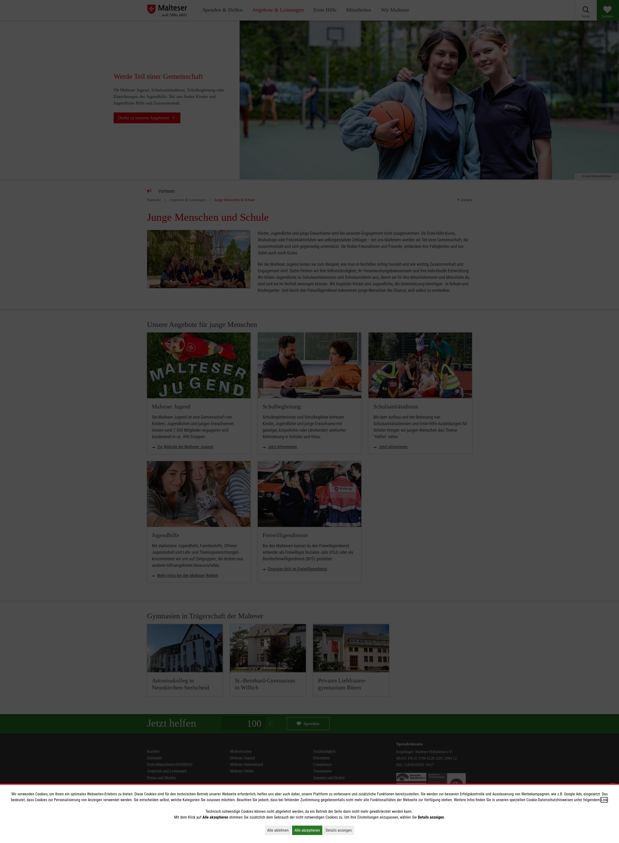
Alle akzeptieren (308, 830)
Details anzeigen (340, 830)
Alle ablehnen (279, 830)
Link (604, 800)
